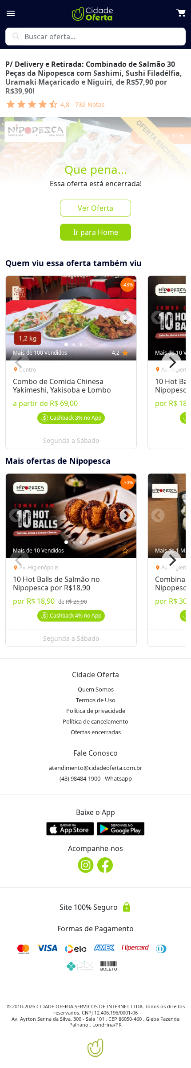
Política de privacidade (95, 711)
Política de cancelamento (95, 721)
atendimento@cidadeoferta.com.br (95, 768)
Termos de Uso (95, 700)
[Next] (171, 362)
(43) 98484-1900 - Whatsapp (96, 778)
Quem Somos (96, 689)
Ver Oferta (95, 208)
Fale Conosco (95, 753)
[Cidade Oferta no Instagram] (86, 865)
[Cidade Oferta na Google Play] (120, 828)
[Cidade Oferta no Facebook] (105, 865)
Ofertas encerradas (96, 732)
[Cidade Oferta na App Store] (70, 828)
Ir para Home (95, 232)
